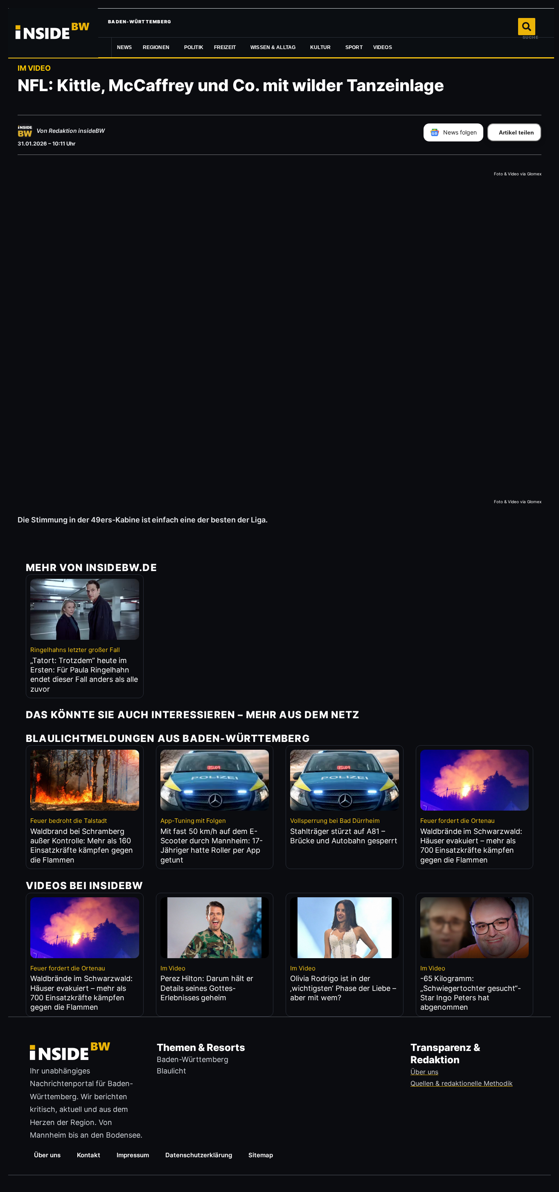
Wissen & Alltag (272, 47)
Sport (354, 47)
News (124, 47)
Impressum (133, 1155)
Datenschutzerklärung (198, 1155)
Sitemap (260, 1155)
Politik (193, 47)
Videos (382, 47)
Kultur (320, 47)
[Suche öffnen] (526, 26)
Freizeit (225, 47)
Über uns (47, 1155)
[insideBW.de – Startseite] (53, 32)
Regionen (156, 47)
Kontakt (88, 1155)
